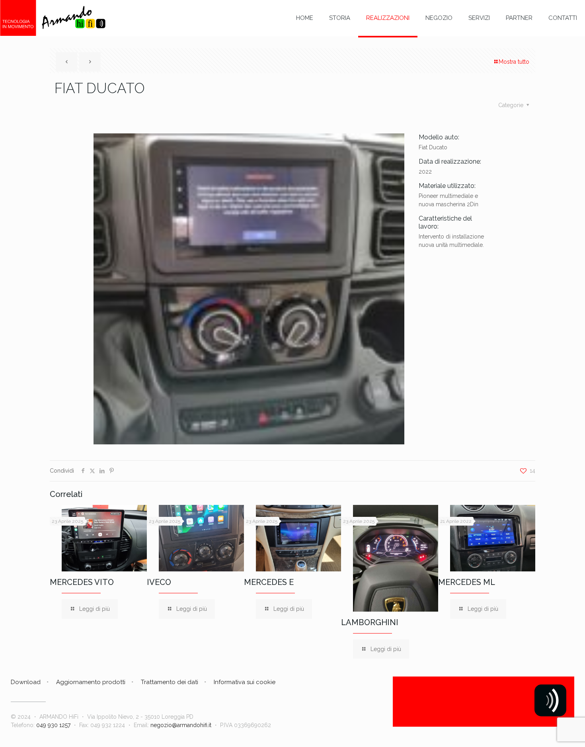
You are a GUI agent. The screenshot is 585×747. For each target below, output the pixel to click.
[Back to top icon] (546, 730)
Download (26, 682)
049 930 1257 (53, 725)
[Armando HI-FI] (52, 18)
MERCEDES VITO (82, 582)
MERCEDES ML (466, 582)
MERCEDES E (269, 582)
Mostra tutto (514, 62)
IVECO (159, 582)
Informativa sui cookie (244, 682)
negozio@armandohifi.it (180, 725)
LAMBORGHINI (369, 622)
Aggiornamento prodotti (90, 682)
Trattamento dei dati (169, 682)
